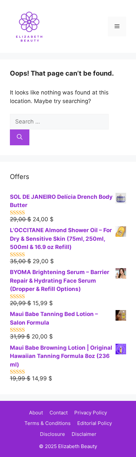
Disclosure (52, 434)
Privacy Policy (90, 412)
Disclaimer (84, 434)
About (36, 412)
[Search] (19, 137)
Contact (59, 412)
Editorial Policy (94, 423)
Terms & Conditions (47, 423)
